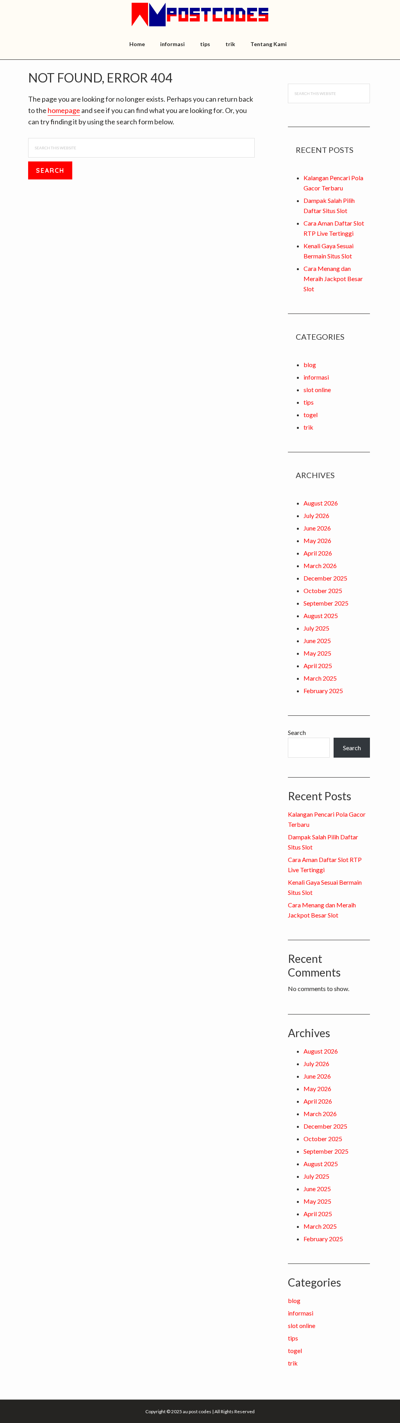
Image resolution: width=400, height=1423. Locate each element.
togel (311, 414)
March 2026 (320, 565)
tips (309, 402)
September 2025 (326, 603)
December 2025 (325, 578)
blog (310, 364)
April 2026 (318, 553)
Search (297, 732)
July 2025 (316, 628)
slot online (317, 389)
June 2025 (317, 640)
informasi (316, 377)
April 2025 (318, 665)
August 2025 (321, 615)
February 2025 (323, 690)
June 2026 (317, 528)
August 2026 (321, 503)
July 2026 (316, 515)
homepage (64, 110)
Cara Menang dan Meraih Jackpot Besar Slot (333, 278)
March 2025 (320, 678)
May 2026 (317, 540)
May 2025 (317, 653)
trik (308, 427)
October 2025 (323, 590)
